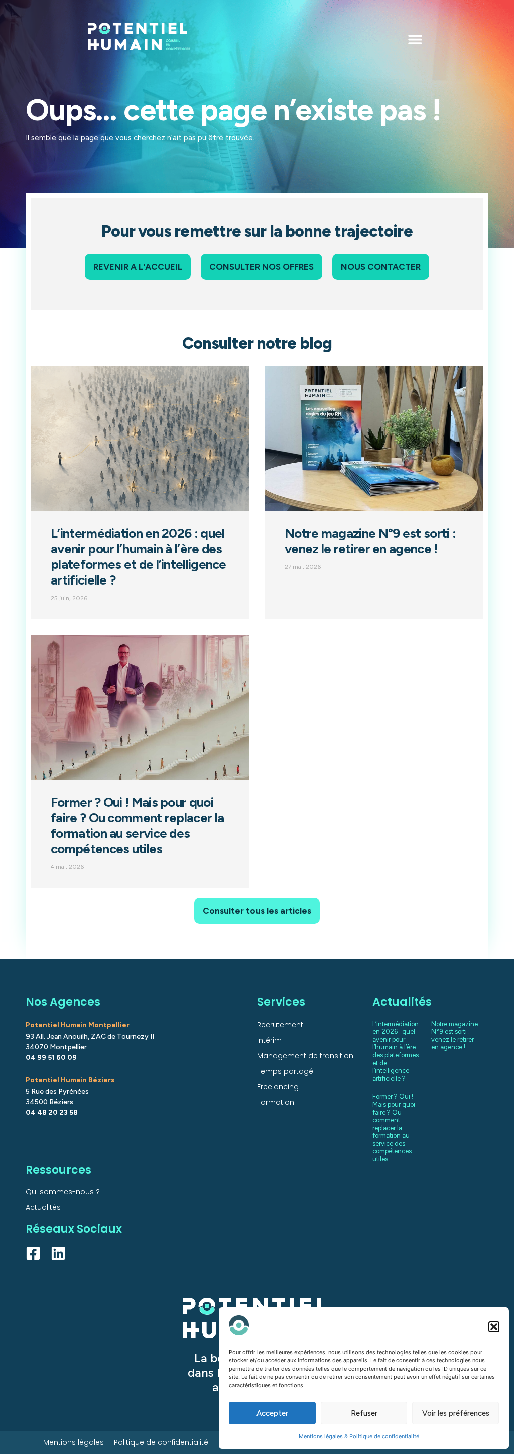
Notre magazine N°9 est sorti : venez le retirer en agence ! (370, 541)
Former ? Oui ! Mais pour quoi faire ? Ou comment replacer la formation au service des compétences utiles (137, 825)
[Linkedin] (58, 1253)
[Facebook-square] (33, 1253)
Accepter (272, 1413)
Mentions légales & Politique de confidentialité (359, 1436)
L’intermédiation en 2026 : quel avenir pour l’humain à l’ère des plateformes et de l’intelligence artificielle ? (138, 556)
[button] (494, 1327)
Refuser (364, 1413)
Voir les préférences (455, 1413)
